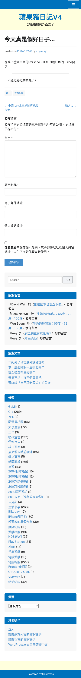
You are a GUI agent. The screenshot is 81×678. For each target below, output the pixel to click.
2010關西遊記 (17, 492)
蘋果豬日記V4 (40, 17)
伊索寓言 (14, 442)
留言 (8, 138)
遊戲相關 (19, 93)
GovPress (48, 674)
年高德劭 (31, 338)
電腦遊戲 (14, 557)
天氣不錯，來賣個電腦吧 (24, 378)
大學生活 (14, 427)
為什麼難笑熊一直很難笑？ (26, 367)
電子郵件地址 (14, 205)
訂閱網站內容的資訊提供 (24, 634)
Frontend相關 (17, 567)
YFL (11, 417)
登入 (11, 629)
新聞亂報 (14, 462)
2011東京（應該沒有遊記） (26, 497)
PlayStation (16, 542)
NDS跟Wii (15, 536)
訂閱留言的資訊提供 (21, 639)
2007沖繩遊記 (18, 486)
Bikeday (14, 511)
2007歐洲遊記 (18, 481)
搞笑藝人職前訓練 (20, 452)
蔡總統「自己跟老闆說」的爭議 (29, 383)
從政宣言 (14, 437)
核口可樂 (14, 447)
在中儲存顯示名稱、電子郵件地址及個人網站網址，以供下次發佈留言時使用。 (39, 250)
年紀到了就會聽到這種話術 (26, 362)
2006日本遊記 (18, 476)
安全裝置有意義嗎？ (38, 333)
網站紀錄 (14, 582)
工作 (11, 432)
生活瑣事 (14, 507)
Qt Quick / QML (19, 572)
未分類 (12, 502)
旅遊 (11, 467)
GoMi (12, 406)
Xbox (11, 547)
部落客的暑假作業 (20, 522)
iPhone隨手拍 (17, 517)
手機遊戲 (14, 552)
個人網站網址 (14, 226)
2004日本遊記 (18, 471)
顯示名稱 (11, 185)
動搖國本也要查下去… (48, 304)
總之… (70, 105)
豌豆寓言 (14, 456)
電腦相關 (14, 562)
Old (8, 93)
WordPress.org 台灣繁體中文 (28, 644)
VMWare (14, 577)
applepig (41, 51)
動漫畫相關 (15, 422)
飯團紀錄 (14, 527)
